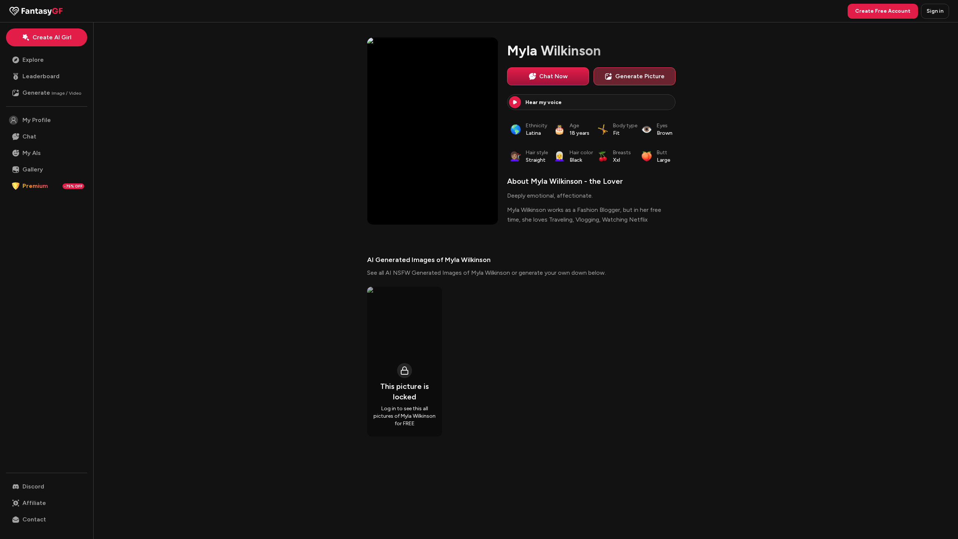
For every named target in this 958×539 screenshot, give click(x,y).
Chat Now (553, 76)
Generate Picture (640, 76)
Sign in (935, 11)
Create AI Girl (52, 37)
